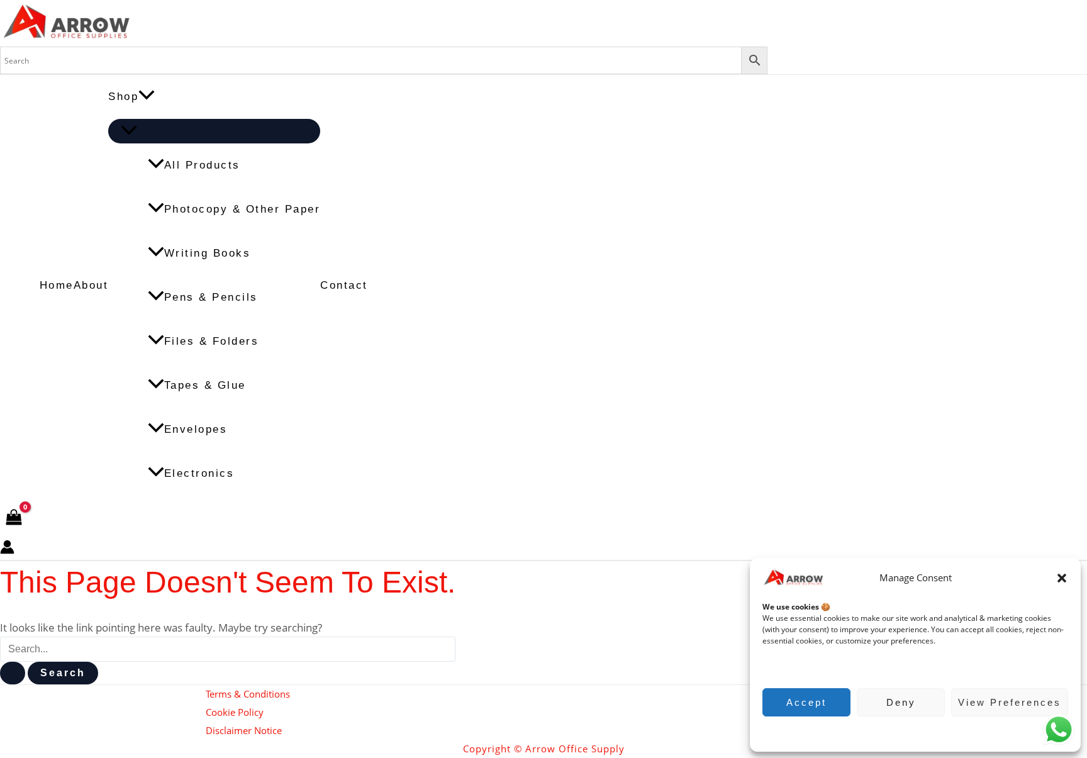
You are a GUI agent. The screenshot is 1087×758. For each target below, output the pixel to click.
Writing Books (207, 253)
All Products (202, 165)
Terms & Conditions (248, 694)
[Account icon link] (7, 550)
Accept (806, 702)
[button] (1062, 578)
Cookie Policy (909, 732)
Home (57, 285)
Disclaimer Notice (244, 730)
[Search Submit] (12, 673)
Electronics (199, 473)
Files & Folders (211, 341)
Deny (901, 702)
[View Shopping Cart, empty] (14, 518)
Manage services (798, 665)
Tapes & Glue (205, 385)
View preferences (1009, 702)
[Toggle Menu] (214, 131)
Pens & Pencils (211, 297)
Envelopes (196, 429)
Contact (344, 285)
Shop (123, 97)
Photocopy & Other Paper (242, 209)
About (91, 285)
